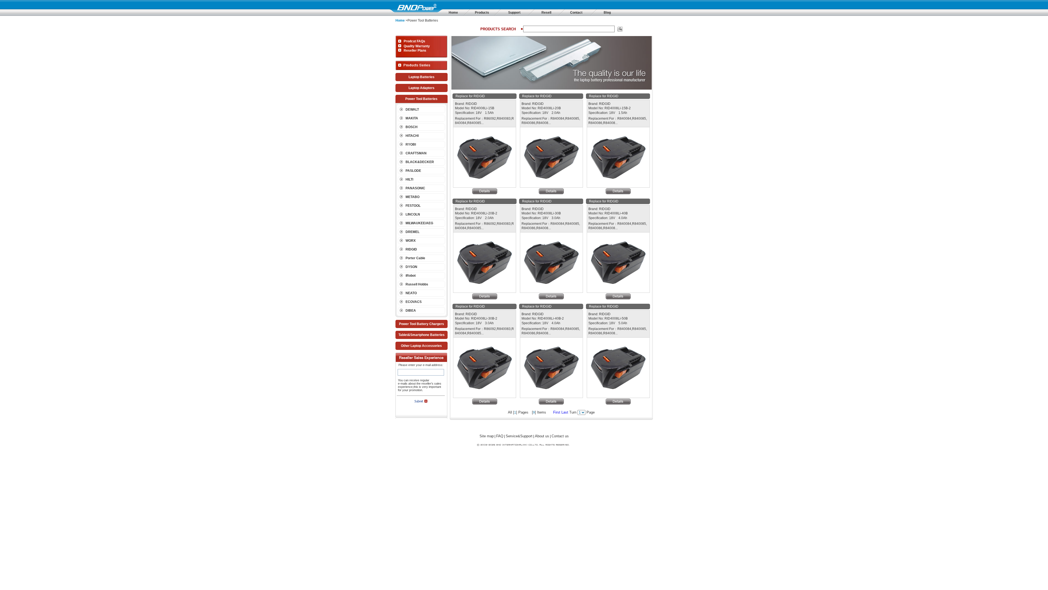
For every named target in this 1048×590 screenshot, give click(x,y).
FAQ (499, 436)
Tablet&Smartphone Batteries (421, 335)
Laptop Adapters (421, 88)
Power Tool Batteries (421, 99)
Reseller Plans (415, 50)
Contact (576, 12)
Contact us (560, 436)
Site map (487, 436)
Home (453, 12)
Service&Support (519, 436)
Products (482, 12)
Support (514, 12)
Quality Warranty (417, 46)
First (556, 412)
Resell (546, 12)
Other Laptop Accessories (421, 346)
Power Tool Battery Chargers (421, 324)
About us (542, 436)
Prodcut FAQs (414, 41)
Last (564, 412)
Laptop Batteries (421, 77)
